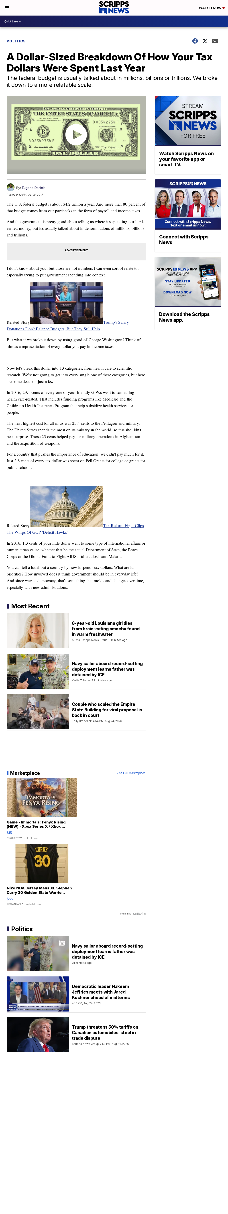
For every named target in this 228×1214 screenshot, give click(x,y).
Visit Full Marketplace (131, 773)
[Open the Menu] (6, 8)
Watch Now (210, 8)
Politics (16, 41)
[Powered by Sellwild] (139, 913)
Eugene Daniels (33, 188)
